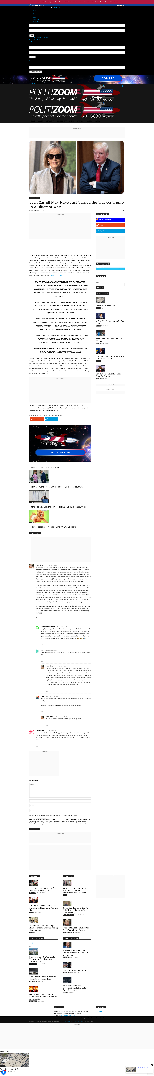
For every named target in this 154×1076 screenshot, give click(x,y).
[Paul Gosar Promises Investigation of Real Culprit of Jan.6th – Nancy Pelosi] (77, 980)
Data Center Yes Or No (105, 305)
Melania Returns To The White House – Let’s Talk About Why (56, 487)
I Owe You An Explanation (74, 970)
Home (33, 121)
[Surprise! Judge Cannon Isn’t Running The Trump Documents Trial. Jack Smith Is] (77, 883)
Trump (31, 502)
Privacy (83, 1018)
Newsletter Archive (120, 1018)
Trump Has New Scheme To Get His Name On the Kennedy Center (58, 507)
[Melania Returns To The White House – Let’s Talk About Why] (60, 476)
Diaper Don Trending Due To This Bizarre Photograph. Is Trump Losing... (75, 910)
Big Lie (31, 912)
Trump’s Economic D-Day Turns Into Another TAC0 (110, 357)
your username (33, 28)
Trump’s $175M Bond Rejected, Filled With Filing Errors (76, 929)
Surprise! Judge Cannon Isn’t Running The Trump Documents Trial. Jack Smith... (76, 890)
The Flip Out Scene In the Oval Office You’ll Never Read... (43, 977)
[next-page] (31, 530)
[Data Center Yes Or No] (110, 300)
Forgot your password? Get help (38, 37)
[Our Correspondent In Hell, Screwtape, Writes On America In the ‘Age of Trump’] (43, 989)
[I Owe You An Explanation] (77, 965)
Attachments (33, 819)
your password (33, 33)
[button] (122, 86)
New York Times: (56, 275)
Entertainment (33, 963)
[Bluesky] (52, 7)
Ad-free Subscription (37, 5)
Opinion (80, 121)
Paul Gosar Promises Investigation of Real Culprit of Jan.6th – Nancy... (76, 987)
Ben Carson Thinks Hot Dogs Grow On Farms (108, 375)
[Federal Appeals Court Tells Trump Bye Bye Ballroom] (60, 516)
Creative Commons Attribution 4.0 (73, 1021)
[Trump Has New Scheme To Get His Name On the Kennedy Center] (60, 496)
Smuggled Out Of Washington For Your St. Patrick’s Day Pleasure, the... (42, 959)
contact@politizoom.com (68, 1015)
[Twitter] (55, 7)
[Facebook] (53, 7)
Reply (37, 622)
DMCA (88, 1018)
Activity (111, 1018)
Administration (33, 1001)
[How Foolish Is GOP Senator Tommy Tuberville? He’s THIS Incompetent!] (77, 945)
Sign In (35, 10)
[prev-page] (30, 530)
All (32, 943)
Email (97, 282)
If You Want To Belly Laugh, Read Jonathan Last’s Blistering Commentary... (43, 927)
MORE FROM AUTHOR (51, 467)
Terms (31, 41)
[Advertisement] (60, 228)
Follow (121, 269)
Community (62, 121)
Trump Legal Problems (34, 198)
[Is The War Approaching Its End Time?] (110, 316)
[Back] (59, 7)
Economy (98, 361)
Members (105, 1018)
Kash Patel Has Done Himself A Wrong (110, 339)
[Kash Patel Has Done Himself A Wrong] (110, 333)
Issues (97, 121)
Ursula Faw (34, 210)
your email (32, 50)
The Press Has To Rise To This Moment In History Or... (42, 889)
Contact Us (50, 121)
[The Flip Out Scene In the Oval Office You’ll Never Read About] (43, 971)
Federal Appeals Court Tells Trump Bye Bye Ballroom (52, 527)
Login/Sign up (120, 5)
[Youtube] (56, 7)
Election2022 (33, 892)
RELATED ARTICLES (36, 467)
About (40, 121)
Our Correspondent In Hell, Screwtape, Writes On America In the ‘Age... (43, 996)
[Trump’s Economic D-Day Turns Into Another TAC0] (110, 351)
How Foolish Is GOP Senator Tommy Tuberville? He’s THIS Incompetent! (76, 952)
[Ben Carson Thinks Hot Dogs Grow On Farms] (110, 368)
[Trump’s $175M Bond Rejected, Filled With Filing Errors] (77, 922)
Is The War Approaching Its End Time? (110, 322)
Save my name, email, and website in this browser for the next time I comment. (54, 815)
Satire (71, 121)
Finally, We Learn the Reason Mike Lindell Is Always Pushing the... (43, 907)
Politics (89, 121)
